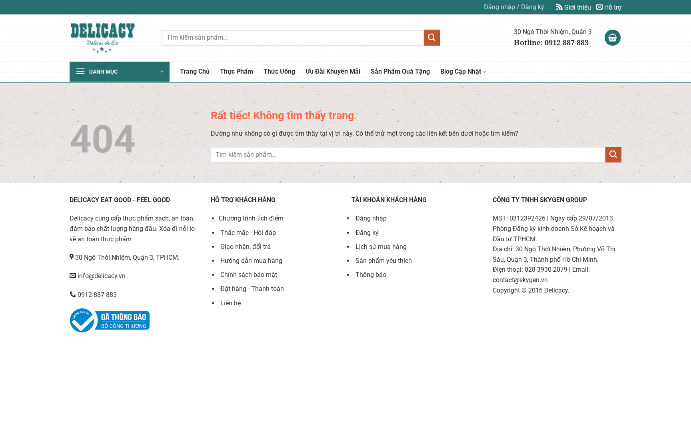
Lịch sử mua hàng (380, 247)
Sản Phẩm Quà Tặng (400, 71)
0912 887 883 (96, 295)
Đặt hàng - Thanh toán (251, 289)
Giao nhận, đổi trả (245, 247)
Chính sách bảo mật (248, 275)
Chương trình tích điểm (251, 218)
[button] (514, 7)
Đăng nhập (370, 218)
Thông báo (370, 275)
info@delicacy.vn (101, 276)
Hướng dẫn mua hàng (250, 261)
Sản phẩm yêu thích (383, 261)
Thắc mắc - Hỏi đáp (247, 233)
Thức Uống (279, 71)
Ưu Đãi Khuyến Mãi (333, 71)
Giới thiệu (577, 7)
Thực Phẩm (236, 71)
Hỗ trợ (612, 7)
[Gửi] (432, 37)
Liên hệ (230, 303)
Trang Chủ (195, 71)
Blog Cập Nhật (460, 71)
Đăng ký (366, 233)
